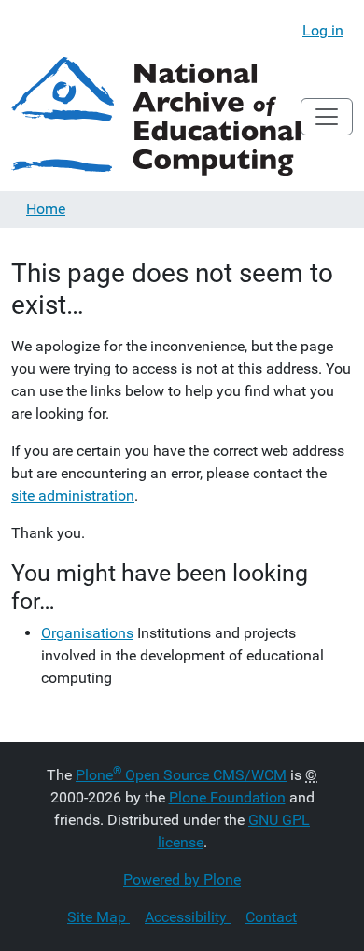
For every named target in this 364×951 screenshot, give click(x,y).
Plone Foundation (227, 797)
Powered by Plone (182, 879)
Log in (322, 30)
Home (45, 209)
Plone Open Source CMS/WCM (181, 775)
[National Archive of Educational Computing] (156, 116)
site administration (72, 495)
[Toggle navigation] (327, 116)
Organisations (87, 633)
